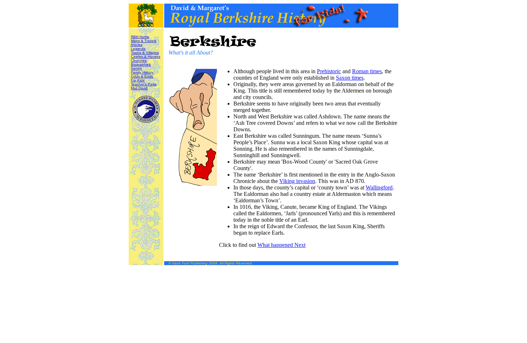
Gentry (136, 68)
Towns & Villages (145, 53)
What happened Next (281, 245)
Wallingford (379, 187)
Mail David (139, 88)
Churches (139, 60)
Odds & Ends (142, 76)
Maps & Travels (143, 41)
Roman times (367, 71)
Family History (142, 72)
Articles (136, 45)
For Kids (137, 80)
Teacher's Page (144, 84)
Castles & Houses (145, 56)
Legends (138, 49)
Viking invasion (297, 181)
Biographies (141, 64)
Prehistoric (329, 71)
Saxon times (350, 78)
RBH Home (140, 37)
